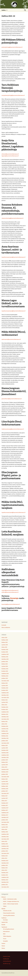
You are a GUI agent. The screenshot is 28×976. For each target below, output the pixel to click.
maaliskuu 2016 (5, 834)
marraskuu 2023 (5, 680)
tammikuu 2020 (5, 757)
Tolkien (4, 906)
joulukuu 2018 (5, 774)
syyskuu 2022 (5, 702)
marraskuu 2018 (5, 776)
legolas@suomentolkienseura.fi (10, 156)
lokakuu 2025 (5, 642)
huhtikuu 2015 (5, 843)
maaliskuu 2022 (5, 712)
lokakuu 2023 (5, 683)
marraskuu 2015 (5, 839)
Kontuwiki (4, 625)
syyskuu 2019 (5, 764)
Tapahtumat (4, 927)
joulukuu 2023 (5, 678)
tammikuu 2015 (5, 848)
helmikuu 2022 (5, 714)
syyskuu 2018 (5, 781)
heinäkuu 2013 (5, 872)
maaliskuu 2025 (5, 654)
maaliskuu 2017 (5, 812)
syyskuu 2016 (5, 827)
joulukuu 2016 (5, 819)
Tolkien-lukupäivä (7, 936)
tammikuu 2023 (5, 695)
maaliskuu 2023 (5, 692)
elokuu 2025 (4, 647)
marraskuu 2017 (5, 793)
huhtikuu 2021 (5, 731)
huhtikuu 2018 (5, 786)
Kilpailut (3, 908)
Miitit (4, 934)
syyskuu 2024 (5, 666)
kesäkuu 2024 (5, 671)
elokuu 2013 (4, 870)
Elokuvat (4, 897)
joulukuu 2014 (5, 851)
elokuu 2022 (4, 704)
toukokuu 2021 (5, 728)
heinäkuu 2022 (5, 707)
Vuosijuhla (5, 941)
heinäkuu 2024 (5, 668)
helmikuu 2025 (5, 656)
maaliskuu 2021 (5, 733)
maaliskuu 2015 (5, 846)
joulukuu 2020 (5, 740)
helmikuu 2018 (5, 788)
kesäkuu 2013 (5, 875)
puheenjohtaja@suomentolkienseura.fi (12, 47)
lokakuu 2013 (5, 867)
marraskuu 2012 (5, 887)
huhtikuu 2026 (5, 640)
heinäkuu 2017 (5, 803)
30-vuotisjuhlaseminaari (8, 929)
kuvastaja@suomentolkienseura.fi (11, 604)
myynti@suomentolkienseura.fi (10, 590)
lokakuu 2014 (5, 855)
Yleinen (3, 946)
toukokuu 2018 (5, 784)
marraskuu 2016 (5, 822)
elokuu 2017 (4, 800)
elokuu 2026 (4, 637)
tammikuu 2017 (5, 817)
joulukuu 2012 (5, 884)
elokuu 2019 (4, 767)
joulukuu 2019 (5, 760)
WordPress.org (6, 963)
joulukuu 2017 (5, 791)
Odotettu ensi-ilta (7, 910)
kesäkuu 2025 (5, 652)
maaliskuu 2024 (5, 673)
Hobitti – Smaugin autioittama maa (11, 901)
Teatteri (3, 943)
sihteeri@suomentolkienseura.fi (10, 154)
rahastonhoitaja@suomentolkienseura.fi (12, 218)
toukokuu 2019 (5, 769)
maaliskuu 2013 (5, 877)
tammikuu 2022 (5, 716)
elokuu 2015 (4, 841)
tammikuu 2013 (5, 882)
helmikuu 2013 (5, 879)
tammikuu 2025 (5, 659)
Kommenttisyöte (7, 961)
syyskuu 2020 (5, 748)
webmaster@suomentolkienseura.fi (11, 339)
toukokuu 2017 (5, 807)
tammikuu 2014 (5, 863)
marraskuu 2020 (5, 743)
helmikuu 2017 (5, 815)
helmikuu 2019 (5, 772)
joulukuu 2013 (5, 865)
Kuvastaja (14, 598)
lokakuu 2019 (5, 762)
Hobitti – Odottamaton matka (10, 899)
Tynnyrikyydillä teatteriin (9, 915)
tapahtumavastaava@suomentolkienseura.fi (13, 257)
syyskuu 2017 (5, 798)
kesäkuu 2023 (5, 690)
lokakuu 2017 (5, 796)
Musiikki (3, 924)
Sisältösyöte (6, 958)
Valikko (4, 10)
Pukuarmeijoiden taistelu (9, 913)
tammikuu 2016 (5, 836)
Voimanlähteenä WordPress (8, 973)
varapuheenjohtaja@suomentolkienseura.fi (13, 95)
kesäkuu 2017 (5, 805)
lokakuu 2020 (5, 745)
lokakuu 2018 (5, 779)
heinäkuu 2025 (5, 649)
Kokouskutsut (6, 931)
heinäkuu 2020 (5, 750)
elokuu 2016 (4, 829)
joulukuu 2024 (5, 661)
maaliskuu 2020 (5, 755)
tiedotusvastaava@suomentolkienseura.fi (13, 429)
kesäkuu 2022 (5, 709)
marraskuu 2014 (5, 853)
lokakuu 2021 (5, 721)
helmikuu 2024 (5, 676)
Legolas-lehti (5, 922)
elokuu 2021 (4, 724)
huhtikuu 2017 (5, 810)
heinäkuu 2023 (5, 688)
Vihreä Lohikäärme (6, 627)
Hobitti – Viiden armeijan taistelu (10, 904)
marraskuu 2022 (5, 697)
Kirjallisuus (4, 918)
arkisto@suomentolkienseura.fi (10, 592)
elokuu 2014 (4, 858)
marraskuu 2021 (5, 719)
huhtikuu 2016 (5, 831)
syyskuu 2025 (5, 644)
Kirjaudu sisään (6, 956)
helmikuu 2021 (5, 736)
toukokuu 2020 (5, 752)
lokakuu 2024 (5, 664)
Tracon (4, 938)
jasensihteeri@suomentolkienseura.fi (12, 398)
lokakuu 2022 (5, 700)
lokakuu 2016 (5, 824)
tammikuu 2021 (5, 738)
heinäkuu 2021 (5, 726)
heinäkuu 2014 (5, 860)
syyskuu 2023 (5, 685)
